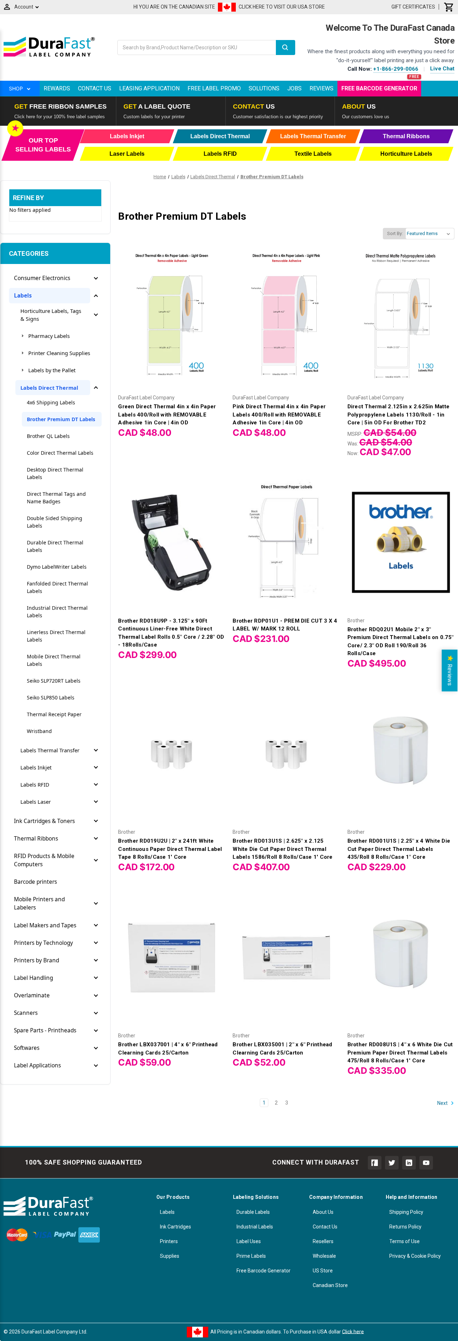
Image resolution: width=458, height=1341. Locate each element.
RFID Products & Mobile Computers (44, 860)
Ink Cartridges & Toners (44, 821)
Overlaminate (32, 995)
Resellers (323, 1241)
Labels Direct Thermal (49, 387)
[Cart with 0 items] (449, 7)
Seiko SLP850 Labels (50, 697)
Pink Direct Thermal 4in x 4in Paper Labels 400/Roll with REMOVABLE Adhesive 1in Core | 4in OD (279, 414)
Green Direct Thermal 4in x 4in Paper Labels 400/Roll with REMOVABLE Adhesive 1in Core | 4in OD (167, 414)
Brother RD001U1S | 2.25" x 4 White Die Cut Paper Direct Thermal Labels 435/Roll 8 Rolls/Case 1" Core (398, 849)
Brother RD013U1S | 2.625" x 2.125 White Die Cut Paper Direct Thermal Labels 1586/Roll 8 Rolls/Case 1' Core (282, 849)
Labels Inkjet (36, 767)
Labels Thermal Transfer (49, 750)
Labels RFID (34, 784)
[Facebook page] (374, 1163)
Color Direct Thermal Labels (60, 452)
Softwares (26, 1048)
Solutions (264, 88)
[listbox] (430, 233)
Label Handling (33, 978)
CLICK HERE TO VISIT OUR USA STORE (282, 7)
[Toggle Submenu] (96, 278)
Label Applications (37, 1065)
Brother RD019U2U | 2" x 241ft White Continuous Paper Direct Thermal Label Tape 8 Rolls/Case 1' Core (170, 849)
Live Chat (442, 68)
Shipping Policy (406, 1212)
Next (443, 1103)
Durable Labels (253, 1212)
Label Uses (249, 1241)
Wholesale (324, 1256)
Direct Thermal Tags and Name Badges (56, 497)
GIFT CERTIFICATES (413, 7)
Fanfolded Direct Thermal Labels (57, 587)
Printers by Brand (36, 960)
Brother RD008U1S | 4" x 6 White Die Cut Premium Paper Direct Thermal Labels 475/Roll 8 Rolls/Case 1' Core (400, 1052)
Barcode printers (35, 882)
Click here (353, 1331)
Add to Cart (172, 325)
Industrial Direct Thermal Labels (57, 611)
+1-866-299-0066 (395, 69)
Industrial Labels (255, 1227)
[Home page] (49, 56)
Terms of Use (404, 1241)
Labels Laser (35, 801)
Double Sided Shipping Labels (54, 522)
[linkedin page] (409, 1163)
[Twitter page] (392, 1163)
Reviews (321, 88)
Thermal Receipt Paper (54, 714)
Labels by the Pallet (51, 370)
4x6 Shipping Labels (51, 402)
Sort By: (395, 233)
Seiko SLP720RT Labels (54, 680)
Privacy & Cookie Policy (415, 1256)
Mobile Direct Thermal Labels (54, 660)
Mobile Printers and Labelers (39, 903)
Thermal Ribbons (36, 838)
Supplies (169, 1256)
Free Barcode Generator (379, 88)
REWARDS (57, 88)
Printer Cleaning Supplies (59, 353)
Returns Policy (405, 1227)
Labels (23, 295)
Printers (169, 1241)
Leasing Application (149, 88)
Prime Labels (251, 1256)
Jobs (294, 88)
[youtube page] (426, 1163)
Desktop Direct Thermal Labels (55, 473)
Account (23, 7)
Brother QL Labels (48, 436)
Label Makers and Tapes (45, 925)
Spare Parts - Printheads (45, 1030)
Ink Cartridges (175, 1227)
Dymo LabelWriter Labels (57, 566)
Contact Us (94, 88)
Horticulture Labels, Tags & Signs (50, 314)
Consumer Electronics (42, 278)
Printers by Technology (43, 943)
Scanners (26, 1013)
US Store (323, 1270)
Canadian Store (330, 1285)
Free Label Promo (214, 88)
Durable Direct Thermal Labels (55, 546)
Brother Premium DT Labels (61, 419)
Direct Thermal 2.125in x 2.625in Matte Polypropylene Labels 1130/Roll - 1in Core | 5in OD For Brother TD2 (398, 414)
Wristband (39, 731)
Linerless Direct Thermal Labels (56, 636)
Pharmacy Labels (49, 335)
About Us (323, 1212)
